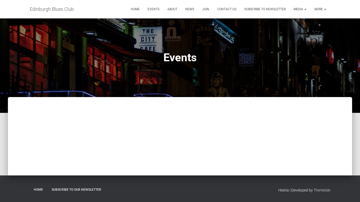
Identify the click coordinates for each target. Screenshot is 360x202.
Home (135, 9)
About (172, 9)
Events (153, 9)
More (319, 9)
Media (299, 9)
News (189, 9)
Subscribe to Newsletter (265, 9)
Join (205, 9)
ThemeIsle (322, 190)
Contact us (226, 9)
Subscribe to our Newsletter (76, 189)
